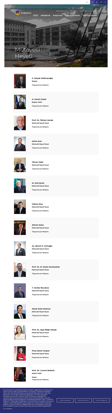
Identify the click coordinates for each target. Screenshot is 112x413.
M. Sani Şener (38, 183)
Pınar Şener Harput (41, 351)
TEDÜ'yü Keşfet (90, 15)
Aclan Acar (37, 141)
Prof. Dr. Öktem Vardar (42, 120)
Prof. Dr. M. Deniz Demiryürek (46, 267)
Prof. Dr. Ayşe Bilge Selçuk (44, 330)
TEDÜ (35, 15)
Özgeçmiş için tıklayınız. (40, 85)
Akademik (45, 15)
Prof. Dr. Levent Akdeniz (43, 370)
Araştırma (57, 15)
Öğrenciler (73, 11)
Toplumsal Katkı (72, 15)
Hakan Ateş (37, 204)
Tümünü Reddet (83, 400)
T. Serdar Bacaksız (40, 288)
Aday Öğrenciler (61, 11)
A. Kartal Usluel (39, 99)
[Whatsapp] (87, 2)
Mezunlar (83, 11)
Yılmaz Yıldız (37, 162)
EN (105, 2)
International (92, 11)
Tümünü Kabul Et (102, 400)
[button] (92, 2)
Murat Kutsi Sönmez (41, 309)
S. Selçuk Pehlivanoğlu (42, 78)
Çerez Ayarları (65, 400)
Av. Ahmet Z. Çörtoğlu (42, 246)
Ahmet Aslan (38, 225)
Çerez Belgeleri (7, 408)
